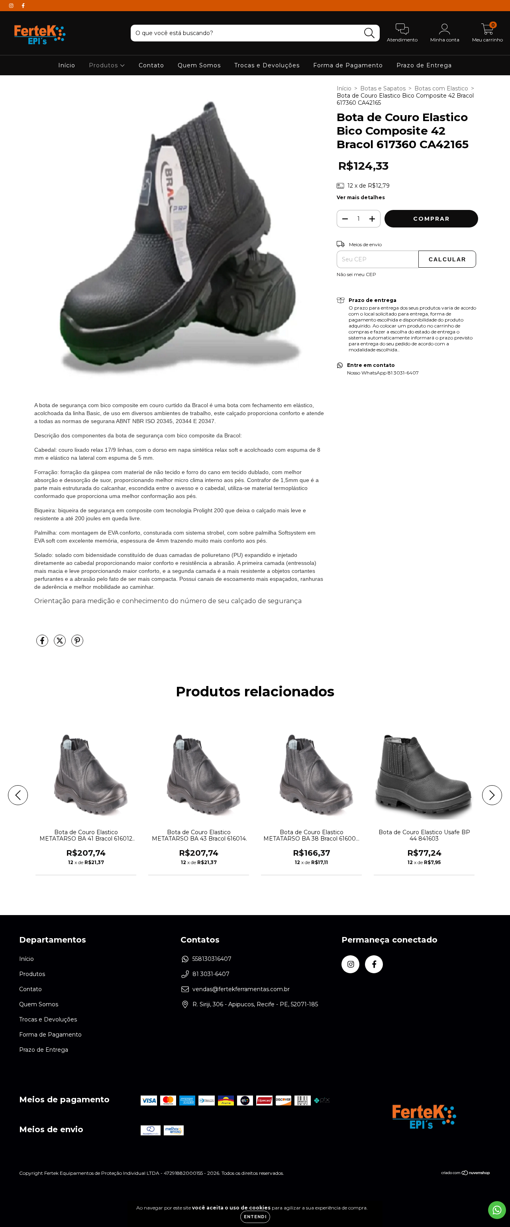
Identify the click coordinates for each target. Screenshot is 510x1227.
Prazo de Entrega (424, 65)
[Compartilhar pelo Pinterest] (77, 643)
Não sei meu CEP (356, 274)
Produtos (104, 65)
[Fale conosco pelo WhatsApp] (497, 1210)
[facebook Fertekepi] (23, 5)
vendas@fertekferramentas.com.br (241, 989)
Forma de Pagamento (348, 65)
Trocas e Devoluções (267, 65)
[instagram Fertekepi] (12, 5)
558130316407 (211, 958)
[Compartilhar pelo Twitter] (60, 643)
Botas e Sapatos (383, 88)
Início (66, 65)
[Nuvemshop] (466, 1174)
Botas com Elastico (441, 88)
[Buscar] (369, 33)
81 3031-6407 (211, 974)
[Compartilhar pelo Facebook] (43, 643)
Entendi (255, 1216)
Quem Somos (199, 65)
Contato (151, 65)
